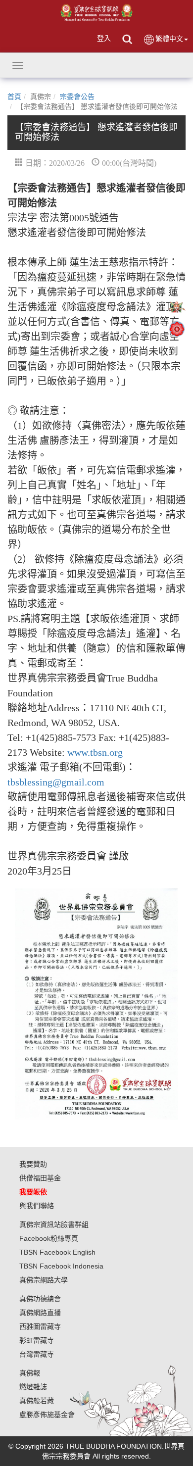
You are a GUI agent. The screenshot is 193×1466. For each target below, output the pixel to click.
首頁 (14, 96)
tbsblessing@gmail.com (55, 782)
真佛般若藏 (36, 1401)
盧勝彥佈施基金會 (47, 1414)
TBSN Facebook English (57, 1252)
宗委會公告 (77, 96)
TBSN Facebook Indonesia (61, 1266)
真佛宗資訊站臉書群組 (54, 1224)
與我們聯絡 (36, 1206)
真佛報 (29, 1373)
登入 (104, 38)
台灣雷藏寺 (36, 1354)
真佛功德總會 (40, 1299)
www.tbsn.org (95, 752)
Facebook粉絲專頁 (48, 1238)
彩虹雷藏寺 (36, 1340)
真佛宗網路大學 (43, 1280)
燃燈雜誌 (33, 1387)
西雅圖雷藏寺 (40, 1326)
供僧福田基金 (40, 1178)
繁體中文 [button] (169, 39)
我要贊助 (33, 1164)
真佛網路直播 (40, 1313)
